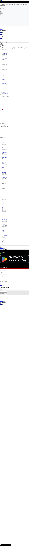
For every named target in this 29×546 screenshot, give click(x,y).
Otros (17, 47)
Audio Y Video (7, 3)
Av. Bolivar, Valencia (2, 250)
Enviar (1, 285)
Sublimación (13, 3)
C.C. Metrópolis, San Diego (3, 251)
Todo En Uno (2, 11)
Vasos (1, 49)
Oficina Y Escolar (16, 4)
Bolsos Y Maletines (24, 4)
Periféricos (19, 3)
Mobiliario (1, 4)
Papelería (21, 47)
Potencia (4, 4)
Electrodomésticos (2, 5)
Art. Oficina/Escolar (7, 47)
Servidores (2, 13)
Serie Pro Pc (2, 8)
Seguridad (12, 4)
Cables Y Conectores (8, 4)
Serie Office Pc (2, 6)
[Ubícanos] (1, 253)
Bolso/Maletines (17, 48)
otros (1, 7)
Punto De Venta (20, 4)
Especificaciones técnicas (6, 124)
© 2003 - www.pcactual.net (3, 267)
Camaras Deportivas (2, 3)
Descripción (1, 124)
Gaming (10, 3)
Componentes (16, 3)
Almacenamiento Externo (24, 3)
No (2, 32)
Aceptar (1, 289)
